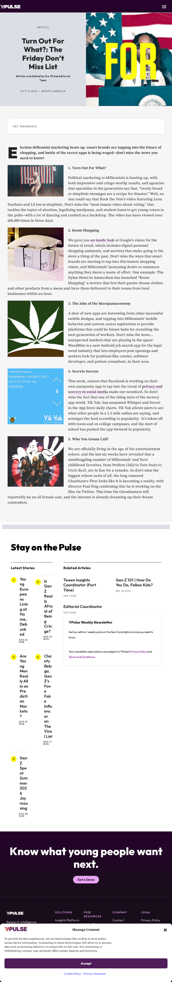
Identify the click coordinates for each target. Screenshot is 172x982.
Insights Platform (67, 920)
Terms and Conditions (82, 657)
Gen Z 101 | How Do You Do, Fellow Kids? (134, 582)
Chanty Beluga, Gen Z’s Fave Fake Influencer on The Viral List (48, 696)
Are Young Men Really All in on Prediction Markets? (24, 686)
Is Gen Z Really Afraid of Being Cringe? (48, 606)
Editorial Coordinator (82, 606)
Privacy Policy (138, 651)
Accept (86, 963)
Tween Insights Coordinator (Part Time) (79, 585)
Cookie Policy (72, 974)
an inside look (102, 240)
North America (53, 91)
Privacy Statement (94, 974)
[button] (165, 929)
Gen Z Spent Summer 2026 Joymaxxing (24, 783)
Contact (118, 920)
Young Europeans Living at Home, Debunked (24, 607)
